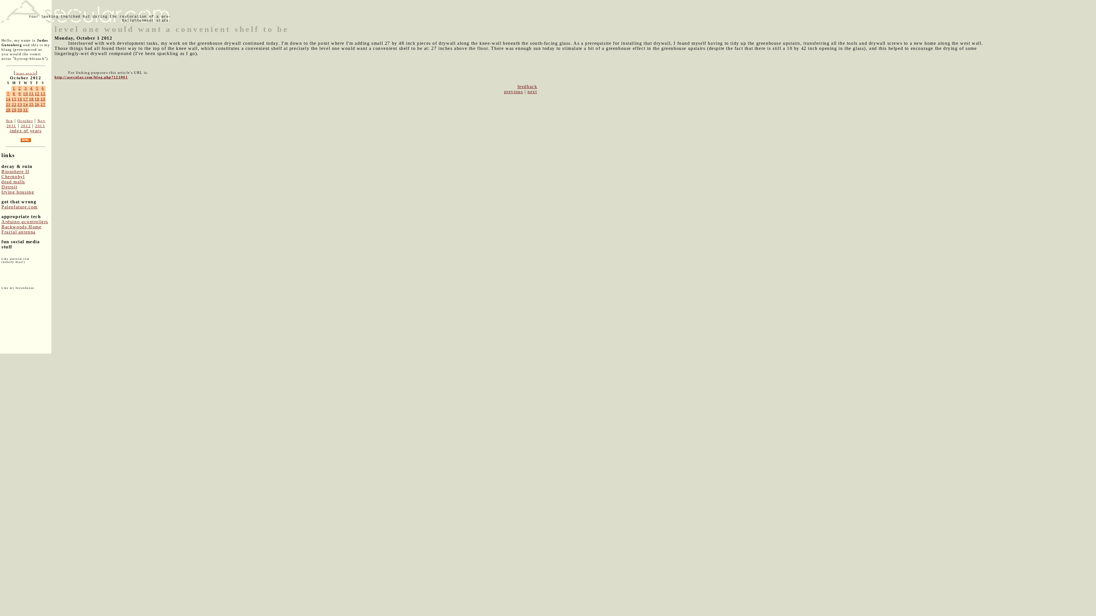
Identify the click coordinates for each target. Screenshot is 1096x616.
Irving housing (17, 192)
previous (513, 91)
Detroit (9, 187)
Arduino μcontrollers (24, 221)
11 (31, 94)
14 (8, 99)
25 (31, 104)
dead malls (13, 181)
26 (37, 104)
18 (31, 99)
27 (43, 104)
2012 (26, 126)
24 (25, 104)
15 (14, 99)
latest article (26, 73)
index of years (25, 130)
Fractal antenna (18, 232)
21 (8, 104)
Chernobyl (13, 176)
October (25, 121)
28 (8, 110)
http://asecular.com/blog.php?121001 (91, 77)
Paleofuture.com (19, 206)
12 (37, 94)
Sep (9, 121)
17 (25, 99)
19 (37, 99)
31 (25, 110)
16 (19, 99)
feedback (527, 86)
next (532, 91)
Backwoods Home (21, 226)
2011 (11, 126)
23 (19, 104)
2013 (40, 126)
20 (43, 99)
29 (14, 110)
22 (14, 104)
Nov (41, 121)
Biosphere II (15, 171)
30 (19, 110)
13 (43, 94)
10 (25, 94)
